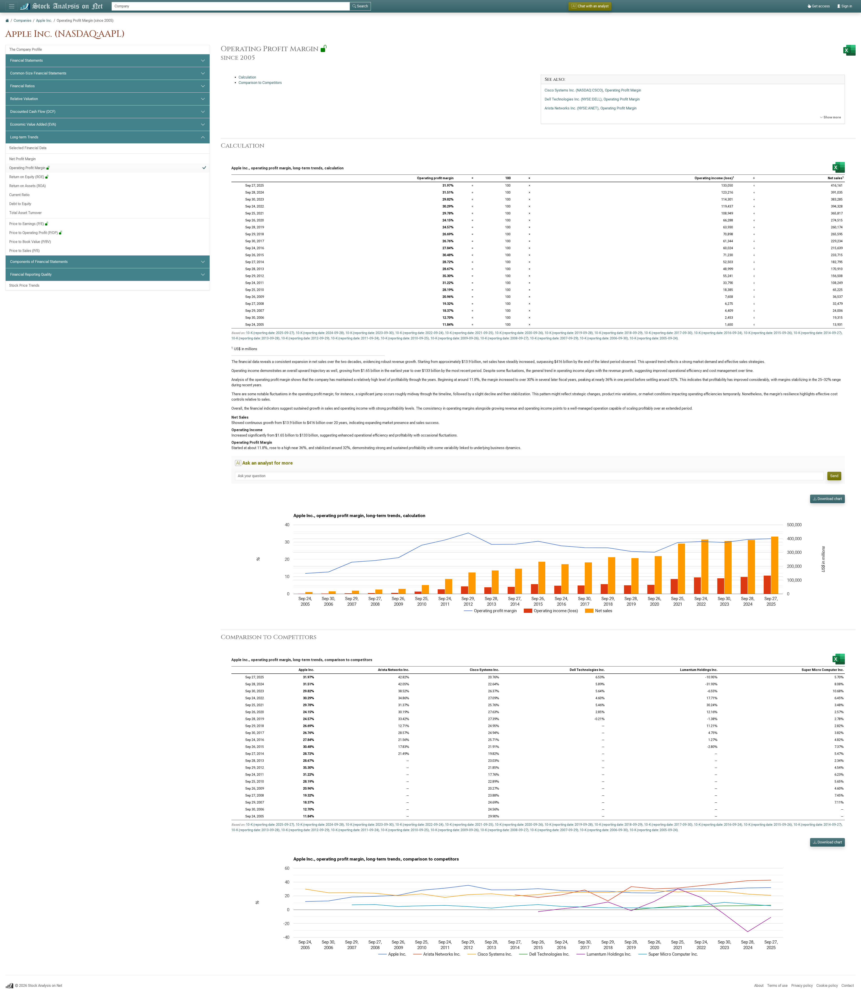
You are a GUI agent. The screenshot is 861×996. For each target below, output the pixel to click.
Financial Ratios (22, 86)
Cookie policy (827, 985)
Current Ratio (19, 195)
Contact (847, 985)
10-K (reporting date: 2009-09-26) (454, 338)
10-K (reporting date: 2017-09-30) (668, 333)
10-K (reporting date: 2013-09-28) (255, 338)
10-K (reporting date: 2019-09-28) (569, 333)
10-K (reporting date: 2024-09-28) (320, 333)
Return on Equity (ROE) (27, 177)
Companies (22, 20)
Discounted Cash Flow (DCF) (32, 111)
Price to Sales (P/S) (24, 251)
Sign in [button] (846, 6)
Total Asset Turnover (25, 213)
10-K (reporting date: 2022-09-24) (419, 333)
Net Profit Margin (22, 159)
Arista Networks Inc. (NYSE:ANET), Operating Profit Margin (591, 108)
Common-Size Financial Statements (38, 73)
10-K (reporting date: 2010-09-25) (405, 338)
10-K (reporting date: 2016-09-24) (718, 333)
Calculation (247, 77)
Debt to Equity (20, 204)
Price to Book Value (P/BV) (30, 242)
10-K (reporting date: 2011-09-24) (355, 338)
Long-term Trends (24, 137)
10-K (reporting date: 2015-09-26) (768, 333)
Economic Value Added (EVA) (33, 124)
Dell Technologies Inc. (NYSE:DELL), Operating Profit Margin (592, 99)
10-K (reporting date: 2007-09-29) (554, 338)
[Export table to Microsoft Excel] (839, 167)
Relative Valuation (24, 99)
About (758, 985)
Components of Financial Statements (39, 262)
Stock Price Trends (24, 285)
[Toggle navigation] (11, 6)
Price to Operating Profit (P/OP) (34, 233)
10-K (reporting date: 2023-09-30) (370, 333)
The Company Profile (25, 49)
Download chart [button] (829, 499)
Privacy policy (802, 985)
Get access (820, 6)
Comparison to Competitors (260, 83)
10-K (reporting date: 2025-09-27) (270, 333)
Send (834, 476)
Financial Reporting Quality (31, 274)
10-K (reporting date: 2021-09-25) (469, 333)
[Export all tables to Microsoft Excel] (849, 50)
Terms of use (777, 985)
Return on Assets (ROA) (27, 186)
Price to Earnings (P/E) (27, 224)
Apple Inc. (44, 20)
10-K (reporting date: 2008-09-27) (504, 338)
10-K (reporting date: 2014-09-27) (818, 333)
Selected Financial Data (27, 148)
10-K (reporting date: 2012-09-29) (305, 338)
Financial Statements (26, 60)
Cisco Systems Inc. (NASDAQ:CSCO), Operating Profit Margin (593, 90)
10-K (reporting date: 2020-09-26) (519, 333)
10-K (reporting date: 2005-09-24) (654, 338)
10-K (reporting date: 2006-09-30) (604, 338)
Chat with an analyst (590, 6)
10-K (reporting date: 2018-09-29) (618, 333)
